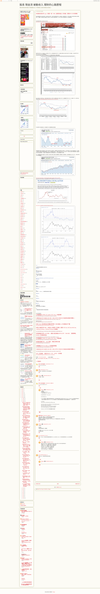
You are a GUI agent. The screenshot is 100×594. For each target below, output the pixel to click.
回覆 (39, 366)
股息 (39, 358)
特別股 (21, 218)
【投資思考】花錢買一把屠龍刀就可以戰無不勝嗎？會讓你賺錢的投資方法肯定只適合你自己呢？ (27, 565)
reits (21, 285)
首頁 (58, 483)
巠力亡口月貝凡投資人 (42, 383)
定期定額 (21, 206)
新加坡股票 (22, 251)
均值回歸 (21, 203)
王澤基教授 (22, 198)
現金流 (21, 228)
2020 (22, 388)
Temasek (23, 578)
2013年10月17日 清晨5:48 (49, 383)
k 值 (21, 280)
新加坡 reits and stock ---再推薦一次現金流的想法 (29, 316)
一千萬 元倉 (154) (24, 570)
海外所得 (21, 216)
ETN (21, 275)
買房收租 (21, 242)
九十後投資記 (24, 545)
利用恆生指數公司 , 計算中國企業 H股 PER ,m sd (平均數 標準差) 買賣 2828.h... (26, 435)
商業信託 (21, 224)
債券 (21, 246)
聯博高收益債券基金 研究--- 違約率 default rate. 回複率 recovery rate (28, 310)
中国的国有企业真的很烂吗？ (26, 555)
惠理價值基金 (22, 234)
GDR (21, 279)
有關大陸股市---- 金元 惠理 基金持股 (26, 482)
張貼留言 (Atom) (58, 487)
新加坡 (21, 249)
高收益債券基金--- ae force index (28, 355)
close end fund (22, 272)
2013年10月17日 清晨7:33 (47, 415)
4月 (23, 495)
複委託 (47, 358)
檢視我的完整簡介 (23, 505)
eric (39, 435)
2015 (22, 394)
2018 (22, 391)
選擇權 (21, 259)
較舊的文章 (77, 483)
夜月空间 (23, 558)
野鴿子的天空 (41, 415)
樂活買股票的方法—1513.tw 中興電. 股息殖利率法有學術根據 (26, 420)
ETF (51, 358)
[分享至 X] (50, 357)
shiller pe (58, 358)
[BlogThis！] (49, 357)
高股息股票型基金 (23, 221)
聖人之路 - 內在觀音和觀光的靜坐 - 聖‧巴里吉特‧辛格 (27, 584)
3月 (23, 496)
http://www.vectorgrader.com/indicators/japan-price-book (44, 205)
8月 (23, 489)
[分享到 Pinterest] (52, 357)
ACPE (49, 358)
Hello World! (23, 579)
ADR (21, 267)
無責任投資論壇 (24, 510)
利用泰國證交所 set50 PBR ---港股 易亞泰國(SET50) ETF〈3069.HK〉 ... (26, 464)
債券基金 (21, 247)
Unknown (40, 375)
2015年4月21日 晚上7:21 (44, 454)
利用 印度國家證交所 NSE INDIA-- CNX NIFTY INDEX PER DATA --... (25, 468)
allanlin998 (23, 35)
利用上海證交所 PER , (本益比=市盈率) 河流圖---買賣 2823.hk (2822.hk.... (26, 456)
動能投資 (21, 223)
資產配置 (21, 254)
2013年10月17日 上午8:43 (49, 389)
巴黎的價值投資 (24, 524)
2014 (22, 395)
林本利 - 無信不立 (24, 573)
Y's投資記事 (23, 535)
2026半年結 (23, 529)
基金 (21, 226)
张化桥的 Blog (24, 554)
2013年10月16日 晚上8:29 (47, 375)
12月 (23, 398)
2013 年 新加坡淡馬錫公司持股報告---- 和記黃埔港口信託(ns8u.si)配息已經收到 (26, 485)
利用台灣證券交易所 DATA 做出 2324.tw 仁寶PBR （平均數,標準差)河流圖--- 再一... (26, 439)
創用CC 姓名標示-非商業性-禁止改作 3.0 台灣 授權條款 (26, 36)
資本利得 (21, 252)
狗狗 (39, 369)
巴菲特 (21, 191)
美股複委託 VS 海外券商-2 (24, 301)
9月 (23, 488)
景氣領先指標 (22, 236)
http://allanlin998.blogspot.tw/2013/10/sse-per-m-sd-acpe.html (48, 99)
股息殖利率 (41, 358)
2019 (22, 390)
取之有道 (23, 515)
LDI (21, 282)
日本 (21, 196)
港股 (21, 239)
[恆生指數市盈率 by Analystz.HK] (26, 174)
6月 (23, 492)
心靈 (21, 195)
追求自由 (23, 528)
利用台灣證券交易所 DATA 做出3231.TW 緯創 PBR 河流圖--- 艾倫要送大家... (26, 460)
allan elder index (23, 269)
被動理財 (21, 231)
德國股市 (21, 256)
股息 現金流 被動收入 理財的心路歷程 (40, 4)
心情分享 (21, 193)
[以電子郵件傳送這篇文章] (48, 357)
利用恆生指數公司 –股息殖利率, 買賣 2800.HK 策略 (26, 477)
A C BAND (22, 264)
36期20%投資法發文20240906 (26, 542)
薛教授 (21, 262)
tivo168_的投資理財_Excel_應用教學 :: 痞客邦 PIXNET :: (27, 563)
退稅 (21, 219)
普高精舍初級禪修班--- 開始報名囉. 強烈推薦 (26, 479)
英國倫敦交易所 (23, 213)
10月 (23, 401)
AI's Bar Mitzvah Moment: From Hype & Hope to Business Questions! (26, 520)
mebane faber (54, 358)
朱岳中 (21, 201)
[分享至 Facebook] (51, 357)
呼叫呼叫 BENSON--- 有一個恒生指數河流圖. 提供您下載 (26, 427)
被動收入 (21, 229)
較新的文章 (38, 483)
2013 (22, 397)
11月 (23, 399)
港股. (21, 241)
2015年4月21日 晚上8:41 (49, 461)
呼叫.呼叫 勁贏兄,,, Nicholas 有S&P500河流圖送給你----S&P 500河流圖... (26, 431)
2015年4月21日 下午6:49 (44, 435)
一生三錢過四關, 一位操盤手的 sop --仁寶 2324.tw (26, 473)
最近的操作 (23, 525)
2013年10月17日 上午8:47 (47, 424)
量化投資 (21, 244)
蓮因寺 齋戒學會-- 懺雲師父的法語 (26, 471)
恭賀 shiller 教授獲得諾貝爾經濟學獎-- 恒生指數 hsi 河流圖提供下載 (26, 449)
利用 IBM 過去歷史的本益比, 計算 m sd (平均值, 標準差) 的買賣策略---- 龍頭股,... (26, 416)
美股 (44, 358)
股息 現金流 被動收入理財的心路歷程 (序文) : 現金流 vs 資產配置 (26, 326)
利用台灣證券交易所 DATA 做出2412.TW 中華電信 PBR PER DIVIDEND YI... (25, 424)
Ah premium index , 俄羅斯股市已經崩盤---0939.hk (28, 345)
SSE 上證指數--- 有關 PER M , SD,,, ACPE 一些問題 (26, 452)
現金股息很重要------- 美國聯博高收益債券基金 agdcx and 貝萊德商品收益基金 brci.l (29, 334)
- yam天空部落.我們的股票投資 (27, 582)
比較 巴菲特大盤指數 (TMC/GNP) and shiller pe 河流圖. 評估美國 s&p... (26, 412)
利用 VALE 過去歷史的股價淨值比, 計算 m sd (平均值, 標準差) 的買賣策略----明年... (26, 403)
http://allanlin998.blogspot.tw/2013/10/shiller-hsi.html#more (45, 325)
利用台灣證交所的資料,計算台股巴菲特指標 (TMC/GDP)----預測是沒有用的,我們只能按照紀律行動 (26, 408)
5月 (23, 493)
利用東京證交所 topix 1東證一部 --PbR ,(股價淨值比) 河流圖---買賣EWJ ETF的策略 (26, 445)
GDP (21, 277)
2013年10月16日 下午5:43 (44, 369)
